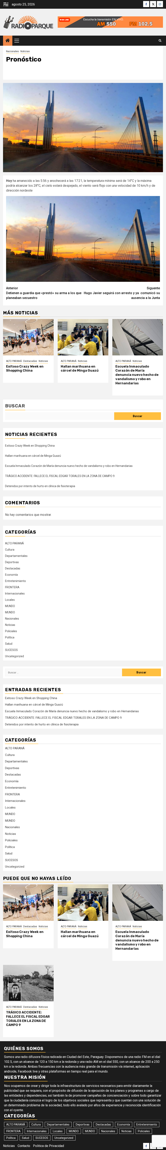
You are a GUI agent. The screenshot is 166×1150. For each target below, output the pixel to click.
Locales (10, 599)
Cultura (9, 549)
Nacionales (12, 51)
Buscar (15, 406)
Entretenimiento (15, 581)
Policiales (11, 631)
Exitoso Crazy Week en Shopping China (25, 369)
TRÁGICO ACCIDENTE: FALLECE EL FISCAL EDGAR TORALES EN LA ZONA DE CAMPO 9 (60, 476)
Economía (11, 574)
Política (9, 637)
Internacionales (15, 593)
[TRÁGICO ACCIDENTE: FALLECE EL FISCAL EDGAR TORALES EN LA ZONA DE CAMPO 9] (28, 983)
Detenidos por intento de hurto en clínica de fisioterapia (40, 486)
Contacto (24, 1146)
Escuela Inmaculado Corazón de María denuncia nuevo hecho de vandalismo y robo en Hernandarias (137, 375)
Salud (8, 643)
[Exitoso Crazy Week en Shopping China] (28, 337)
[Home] (7, 41)
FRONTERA (12, 587)
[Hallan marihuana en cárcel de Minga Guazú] (83, 337)
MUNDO (10, 606)
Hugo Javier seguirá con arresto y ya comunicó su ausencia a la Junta (122, 293)
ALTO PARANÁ (14, 361)
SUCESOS (11, 650)
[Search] (160, 41)
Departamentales (16, 556)
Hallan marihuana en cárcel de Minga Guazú (80, 369)
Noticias (25, 51)
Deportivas (12, 562)
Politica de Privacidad (48, 1146)
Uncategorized (14, 656)
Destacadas (30, 361)
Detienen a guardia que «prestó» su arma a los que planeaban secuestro (43, 293)
